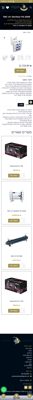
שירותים (29, 353)
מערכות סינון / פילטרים (24, 22)
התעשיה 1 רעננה (24, 380)
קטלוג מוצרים (28, 365)
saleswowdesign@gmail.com (20, 376)
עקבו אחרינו (27, 384)
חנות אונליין (21, 20)
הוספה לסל (20, 70)
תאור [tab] (27, 105)
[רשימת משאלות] (7, 7)
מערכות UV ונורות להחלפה (23, 24)
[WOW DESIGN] (19, 7)
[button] (31, 102)
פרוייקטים (29, 357)
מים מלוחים (12, 20)
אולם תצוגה (28, 362)
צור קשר (29, 368)
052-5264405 (25, 374)
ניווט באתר (28, 346)
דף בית (29, 20)
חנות (30, 364)
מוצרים (30, 359)
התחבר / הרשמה (6, 1)
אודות (30, 351)
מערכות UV (9, 24)
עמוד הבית (29, 348)
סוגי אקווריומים (27, 355)
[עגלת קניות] (3, 7)
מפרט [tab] (21, 105)
